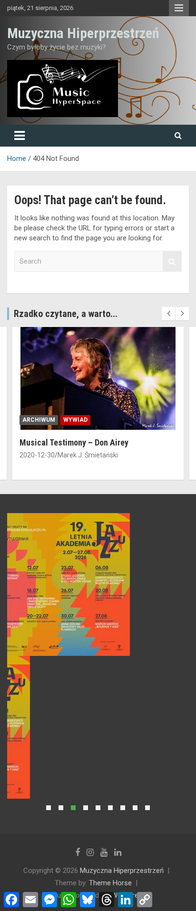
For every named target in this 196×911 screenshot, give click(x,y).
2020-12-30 (37, 455)
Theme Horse (110, 883)
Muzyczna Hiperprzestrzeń (83, 33)
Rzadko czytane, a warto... (66, 313)
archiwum (38, 419)
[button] (48, 807)
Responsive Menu (179, 8)
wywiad (75, 419)
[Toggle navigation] (19, 136)
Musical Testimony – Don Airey (74, 442)
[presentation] (168, 313)
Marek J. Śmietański (88, 455)
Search (172, 261)
